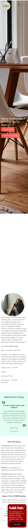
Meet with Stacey (8, 129)
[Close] (24, 506)
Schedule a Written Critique (10, 135)
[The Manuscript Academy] (6, 6)
